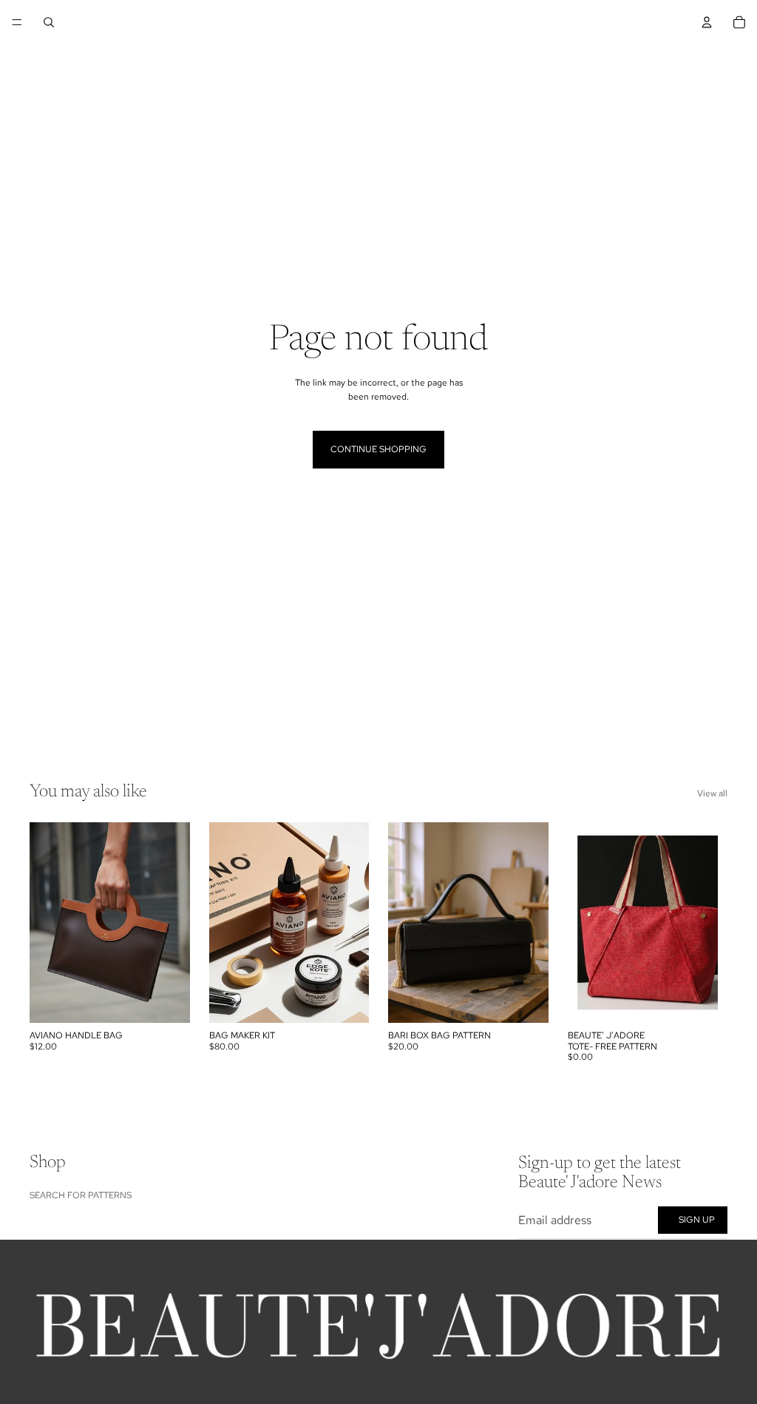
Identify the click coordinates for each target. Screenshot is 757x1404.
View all (712, 793)
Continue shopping (378, 449)
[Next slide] (173, 923)
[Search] (49, 22)
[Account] (706, 22)
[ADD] (167, 1000)
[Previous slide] (46, 923)
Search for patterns (81, 1195)
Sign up (697, 1220)
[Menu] (17, 22)
